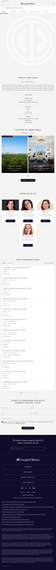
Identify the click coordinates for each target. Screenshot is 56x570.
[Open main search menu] (53, 4)
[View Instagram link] (30, 488)
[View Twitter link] (26, 488)
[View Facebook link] (22, 488)
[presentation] (28, 156)
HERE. (38, 554)
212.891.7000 (19, 534)
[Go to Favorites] (53, 0)
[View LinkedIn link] (34, 488)
